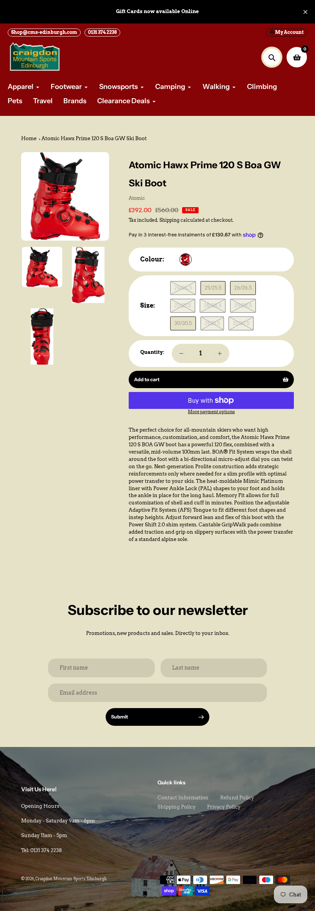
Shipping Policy (177, 807)
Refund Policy (237, 797)
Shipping (169, 220)
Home (28, 138)
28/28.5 (212, 305)
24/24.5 (183, 288)
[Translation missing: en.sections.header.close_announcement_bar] (305, 12)
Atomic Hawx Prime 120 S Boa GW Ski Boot (94, 138)
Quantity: (152, 352)
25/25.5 (213, 288)
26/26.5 (243, 288)
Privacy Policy (223, 807)
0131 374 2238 (102, 32)
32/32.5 (241, 323)
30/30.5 (183, 323)
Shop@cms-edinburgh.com (44, 32)
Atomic (137, 198)
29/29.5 (243, 305)
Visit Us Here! (38, 789)
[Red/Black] (185, 259)
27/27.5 (182, 305)
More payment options (211, 411)
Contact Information (183, 797)
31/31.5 (212, 323)
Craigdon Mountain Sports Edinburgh (71, 878)
